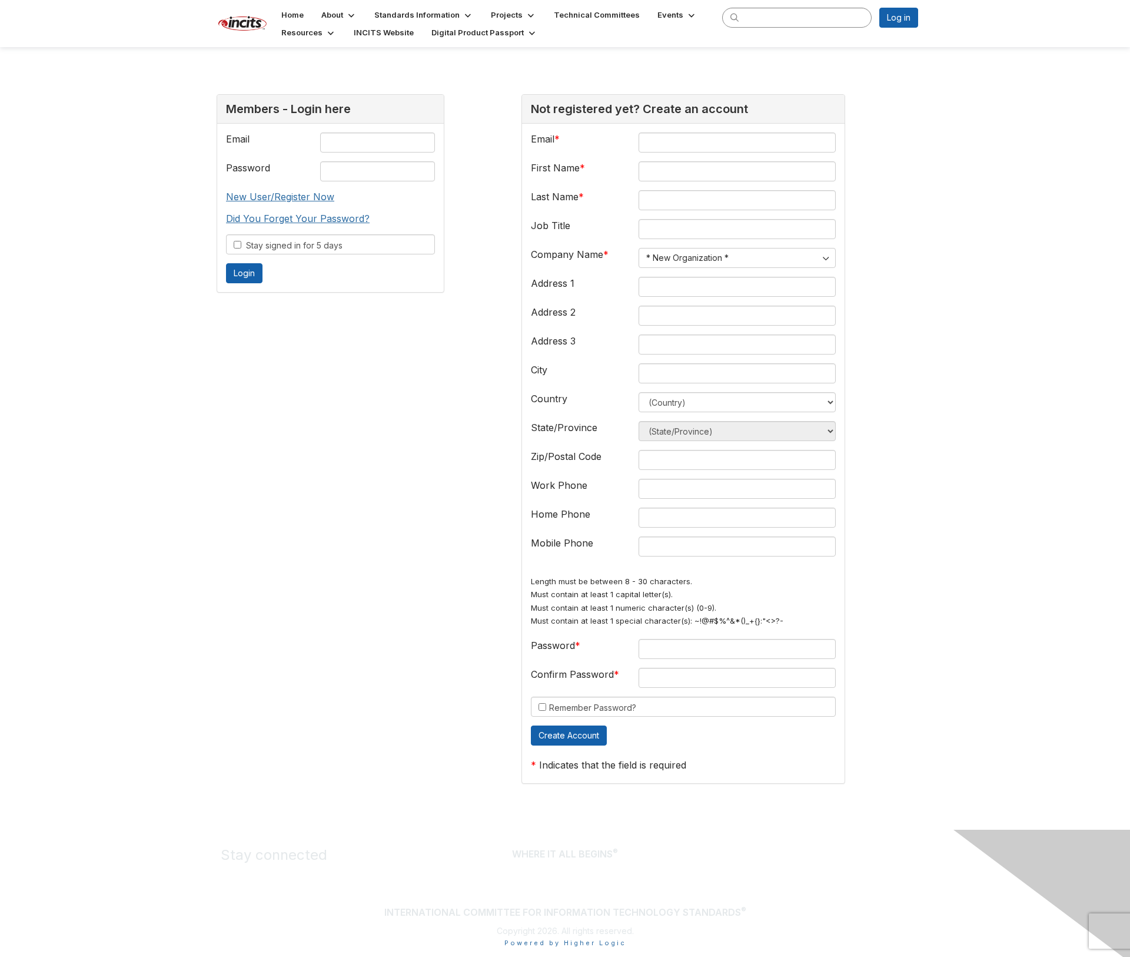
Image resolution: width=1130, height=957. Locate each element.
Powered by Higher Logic (565, 943)
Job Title (550, 225)
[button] (339, 15)
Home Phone (560, 514)
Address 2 (553, 312)
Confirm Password (572, 674)
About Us (885, 855)
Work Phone (559, 485)
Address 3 (553, 341)
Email (238, 139)
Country (549, 399)
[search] (734, 17)
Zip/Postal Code (566, 456)
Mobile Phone (562, 543)
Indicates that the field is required (612, 765)
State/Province (564, 427)
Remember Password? (592, 708)
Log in (898, 17)
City (539, 370)
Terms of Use (874, 870)
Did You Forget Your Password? (298, 218)
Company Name (567, 254)
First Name (555, 168)
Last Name (555, 197)
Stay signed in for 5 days (292, 245)
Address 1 (552, 283)
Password (248, 168)
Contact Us (881, 885)
